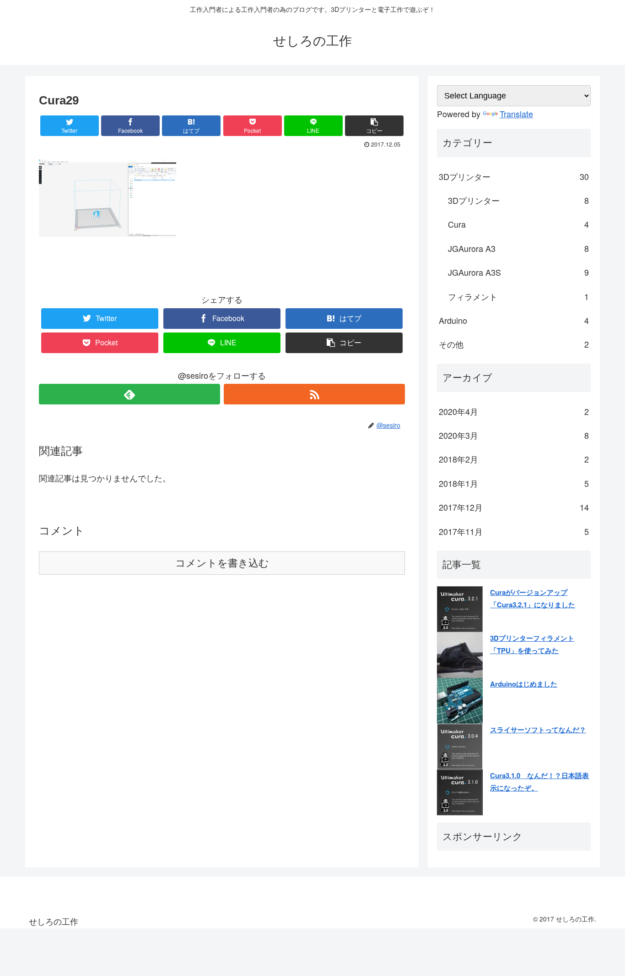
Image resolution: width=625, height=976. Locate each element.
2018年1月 (514, 483)
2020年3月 (514, 435)
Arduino (514, 320)
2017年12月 (514, 507)
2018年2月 (514, 459)
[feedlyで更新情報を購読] (129, 394)
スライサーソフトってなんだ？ (538, 730)
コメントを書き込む (222, 563)
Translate (516, 114)
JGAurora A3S (518, 272)
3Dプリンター (514, 176)
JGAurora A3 (518, 248)
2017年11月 (514, 531)
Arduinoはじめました (523, 684)
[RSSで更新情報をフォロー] (314, 394)
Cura (518, 224)
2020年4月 (514, 411)
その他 (514, 344)
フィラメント (518, 296)
